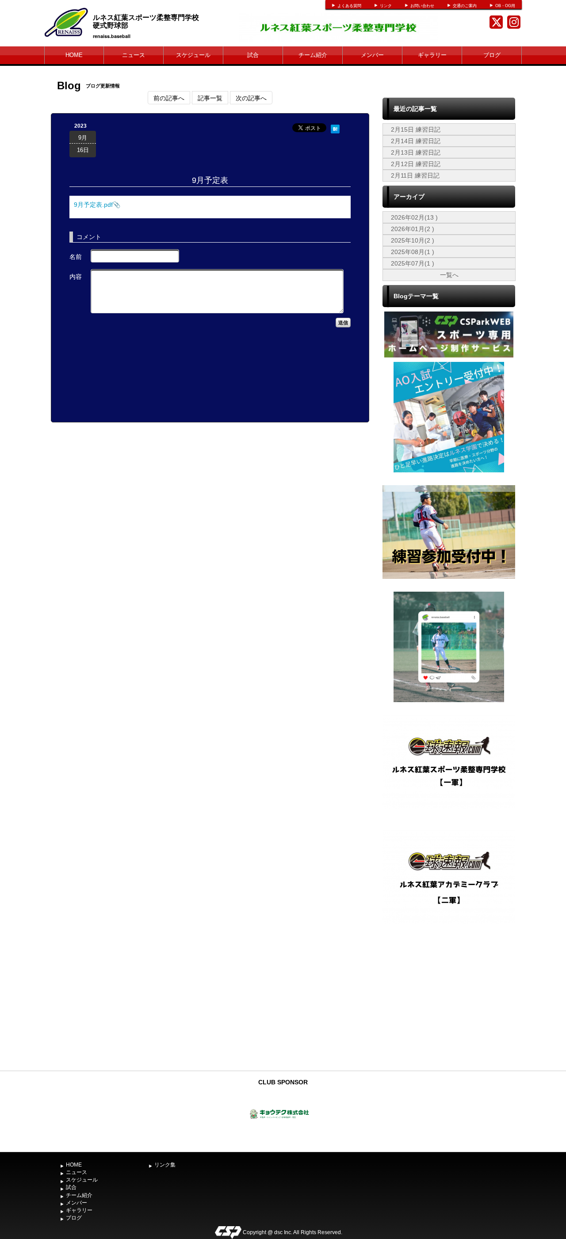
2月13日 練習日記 (415, 152)
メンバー (372, 55)
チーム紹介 (312, 55)
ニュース (133, 55)
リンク (386, 6)
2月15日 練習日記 (415, 129)
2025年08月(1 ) (412, 251)
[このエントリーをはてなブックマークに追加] (335, 127)
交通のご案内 (465, 6)
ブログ (492, 55)
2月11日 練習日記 (415, 175)
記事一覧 (210, 97)
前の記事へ (168, 97)
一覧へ (449, 274)
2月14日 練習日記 (415, 140)
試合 (253, 55)
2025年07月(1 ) (412, 263)
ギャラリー (432, 55)
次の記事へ (251, 97)
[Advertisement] (448, 1000)
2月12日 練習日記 (415, 163)
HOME (74, 55)
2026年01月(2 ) (412, 228)
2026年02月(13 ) (414, 217)
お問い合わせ (422, 6)
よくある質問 (349, 6)
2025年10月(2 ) (412, 240)
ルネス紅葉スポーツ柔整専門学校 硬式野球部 (160, 21)
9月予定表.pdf (93, 204)
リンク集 (165, 1165)
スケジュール (193, 55)
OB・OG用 (505, 6)
